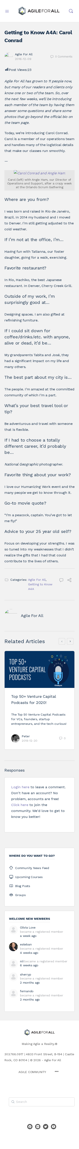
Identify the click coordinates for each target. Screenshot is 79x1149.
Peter (26, 736)
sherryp (25, 974)
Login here (20, 787)
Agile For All (23, 54)
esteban (26, 944)
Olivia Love (27, 927)
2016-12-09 (23, 59)
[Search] (71, 11)
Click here (19, 805)
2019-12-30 (29, 740)
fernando (26, 991)
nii (21, 961)
